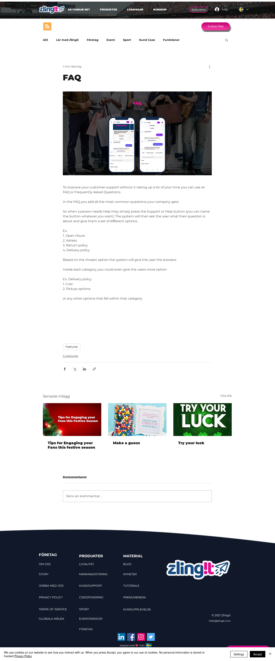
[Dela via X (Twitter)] (75, 369)
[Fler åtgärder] (209, 66)
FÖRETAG (48, 555)
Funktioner (171, 40)
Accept (257, 654)
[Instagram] (141, 637)
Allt (45, 40)
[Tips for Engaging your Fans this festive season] (72, 419)
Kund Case (147, 40)
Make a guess (126, 443)
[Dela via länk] (94, 369)
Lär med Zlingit (67, 40)
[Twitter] (151, 637)
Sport (127, 40)
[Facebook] (131, 637)
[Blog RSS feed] (47, 26)
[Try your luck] (202, 419)
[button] (137, 10)
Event (110, 40)
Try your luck (191, 443)
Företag (92, 40)
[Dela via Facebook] (65, 369)
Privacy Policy (23, 656)
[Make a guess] (137, 419)
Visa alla (226, 395)
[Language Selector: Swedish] (243, 9)
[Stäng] (270, 654)
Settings (239, 654)
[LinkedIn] (121, 637)
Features (71, 347)
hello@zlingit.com (220, 620)
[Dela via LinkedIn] (84, 369)
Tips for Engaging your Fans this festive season (71, 445)
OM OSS (45, 564)
